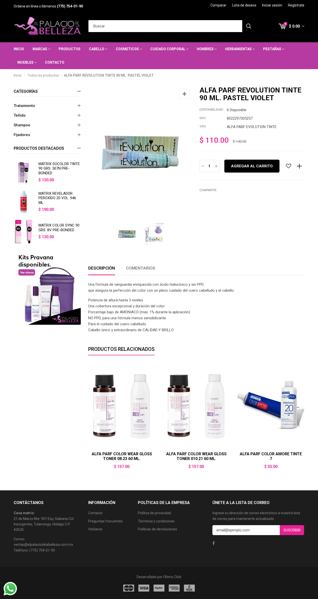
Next (304, 419)
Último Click (172, 577)
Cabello (97, 49)
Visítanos (95, 529)
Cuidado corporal (168, 49)
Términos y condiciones (156, 521)
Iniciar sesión (272, 5)
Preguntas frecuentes (105, 521)
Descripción (101, 268)
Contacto (54, 62)
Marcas (40, 49)
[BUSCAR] (248, 26)
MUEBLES (25, 62)
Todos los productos (43, 75)
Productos (69, 49)
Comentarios (140, 268)
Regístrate (296, 5)
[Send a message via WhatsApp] (10, 589)
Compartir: (208, 190)
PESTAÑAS (272, 49)
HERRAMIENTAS (238, 49)
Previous (88, 419)
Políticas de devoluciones (157, 529)
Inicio (19, 49)
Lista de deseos (244, 5)
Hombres (205, 49)
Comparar (218, 5)
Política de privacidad (154, 513)
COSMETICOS (128, 49)
